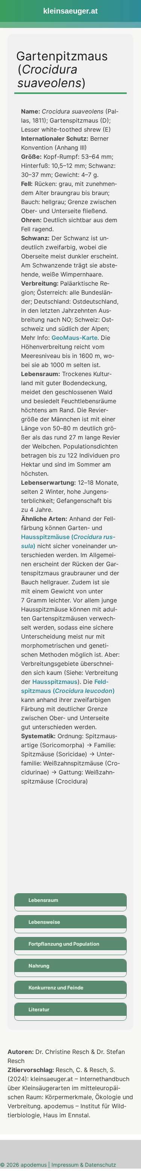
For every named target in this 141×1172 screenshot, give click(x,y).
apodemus (34, 1164)
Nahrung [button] (39, 966)
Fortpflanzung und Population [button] (64, 944)
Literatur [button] (39, 1009)
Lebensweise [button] (44, 922)
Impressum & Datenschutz (84, 1164)
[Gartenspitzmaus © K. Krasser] (42, 819)
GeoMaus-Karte (74, 337)
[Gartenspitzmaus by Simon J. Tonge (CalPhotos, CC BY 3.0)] (99, 819)
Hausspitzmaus (54, 681)
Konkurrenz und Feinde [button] (56, 988)
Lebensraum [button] (43, 900)
